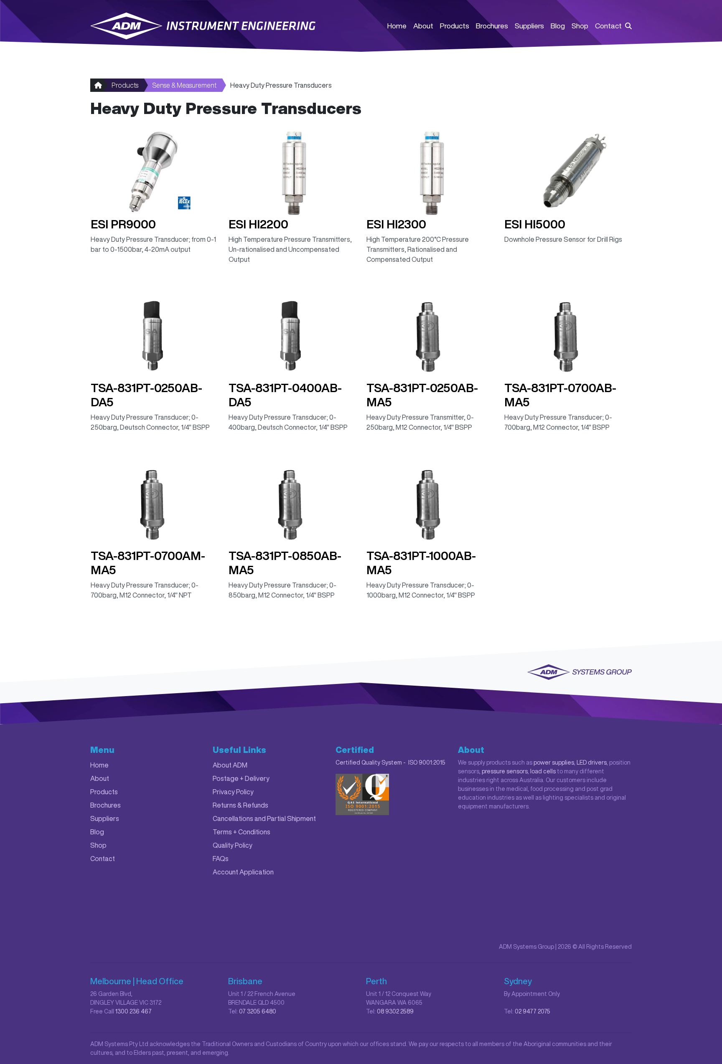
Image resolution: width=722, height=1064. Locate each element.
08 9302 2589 (395, 1011)
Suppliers (529, 25)
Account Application (243, 872)
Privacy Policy (233, 791)
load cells (543, 771)
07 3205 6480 (257, 1011)
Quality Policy (232, 845)
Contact (608, 25)
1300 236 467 (133, 1011)
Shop (580, 25)
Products (454, 25)
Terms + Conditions (241, 831)
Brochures (492, 25)
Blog (558, 25)
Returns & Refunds (240, 805)
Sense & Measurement (184, 85)
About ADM (230, 765)
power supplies (554, 762)
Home (397, 25)
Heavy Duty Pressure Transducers (281, 85)
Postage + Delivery (241, 778)
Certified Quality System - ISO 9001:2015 (390, 762)
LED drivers (592, 762)
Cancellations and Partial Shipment (264, 818)
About (423, 25)
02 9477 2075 (532, 1011)
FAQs (221, 858)
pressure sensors (505, 771)
